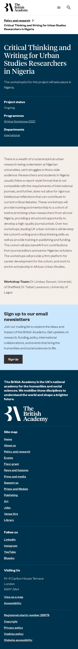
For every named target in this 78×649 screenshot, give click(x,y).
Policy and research (17, 20)
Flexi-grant (11, 464)
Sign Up (13, 359)
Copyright (10, 621)
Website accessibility (18, 640)
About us (10, 445)
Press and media (15, 476)
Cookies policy (14, 634)
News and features (16, 470)
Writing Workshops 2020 (19, 121)
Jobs (7, 507)
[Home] (16, 7)
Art (6, 501)
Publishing (11, 495)
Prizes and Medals (16, 489)
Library (9, 520)
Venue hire (11, 514)
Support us (11, 483)
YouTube (10, 552)
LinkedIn (10, 539)
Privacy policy (13, 627)
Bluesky (9, 558)
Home (8, 439)
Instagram (10, 546)
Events (8, 458)
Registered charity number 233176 (26, 615)
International (12, 135)
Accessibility (12, 603)
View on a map (13, 597)
